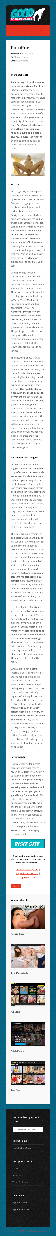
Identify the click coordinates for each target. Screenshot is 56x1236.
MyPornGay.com (20, 1202)
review (16, 885)
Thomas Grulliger (22, 57)
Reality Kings (17, 933)
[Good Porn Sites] (29, 23)
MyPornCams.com (20, 1209)
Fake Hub (16, 1012)
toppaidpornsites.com (27, 873)
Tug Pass (15, 1090)
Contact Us (17, 1168)
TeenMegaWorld (19, 972)
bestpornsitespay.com (27, 869)
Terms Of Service (20, 1182)
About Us (16, 1175)
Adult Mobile (17, 1051)
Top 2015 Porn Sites (21, 1147)
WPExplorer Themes (39, 1231)
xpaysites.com (28, 877)
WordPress (22, 1231)
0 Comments (22, 60)
